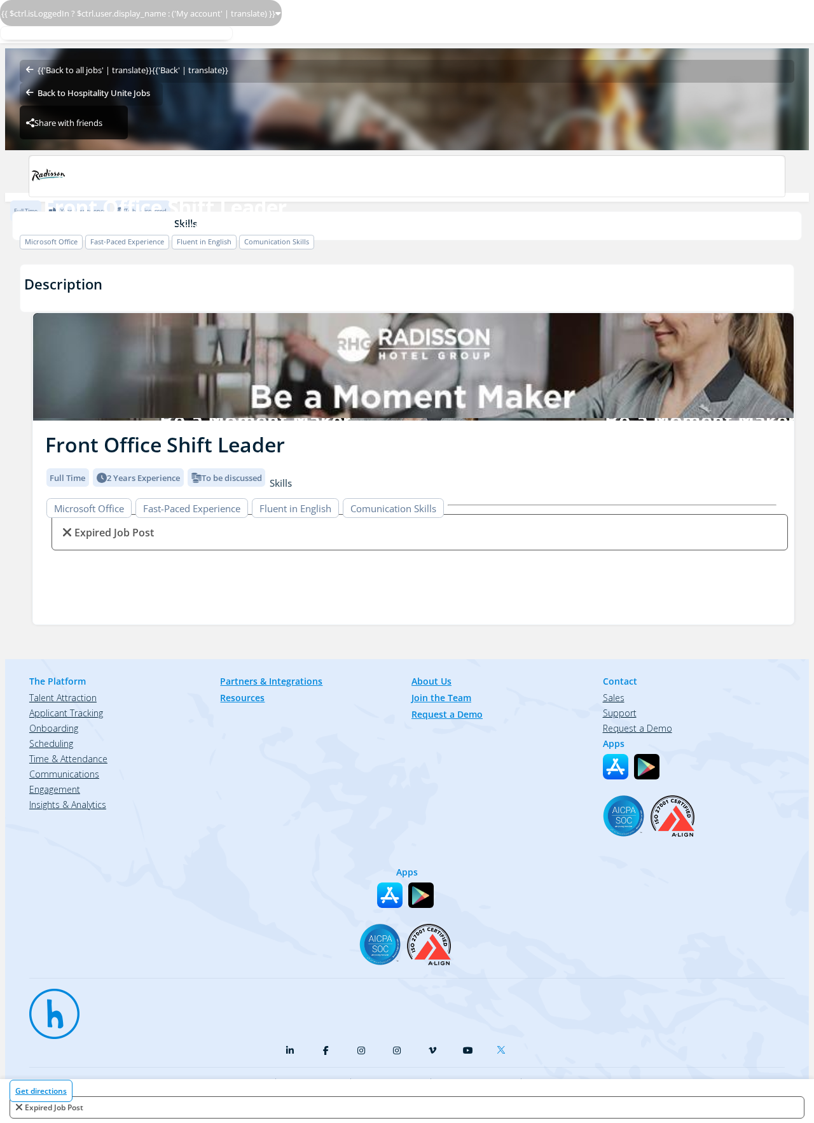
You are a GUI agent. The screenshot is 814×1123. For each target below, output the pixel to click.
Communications (64, 774)
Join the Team (441, 698)
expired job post (54, 1107)
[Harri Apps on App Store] (615, 766)
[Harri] (48, 1008)
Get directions (41, 1090)
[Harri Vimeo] (432, 1050)
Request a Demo (447, 714)
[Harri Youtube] (468, 1050)
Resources (242, 698)
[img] (413, 367)
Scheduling (51, 743)
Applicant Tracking (66, 713)
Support (620, 713)
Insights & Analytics (67, 805)
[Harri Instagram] (361, 1050)
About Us (431, 681)
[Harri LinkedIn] (290, 1050)
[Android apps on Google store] (646, 766)
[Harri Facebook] (325, 1050)
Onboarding (53, 728)
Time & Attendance (68, 759)
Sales (613, 698)
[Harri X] (503, 1047)
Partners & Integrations (271, 681)
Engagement (54, 789)
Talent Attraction (63, 698)
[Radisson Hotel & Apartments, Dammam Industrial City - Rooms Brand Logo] (406, 176)
